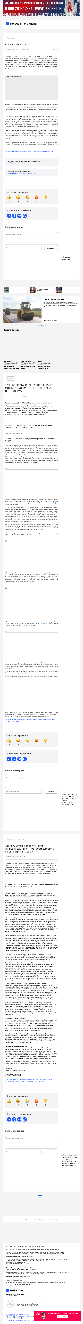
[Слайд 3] (41, 325)
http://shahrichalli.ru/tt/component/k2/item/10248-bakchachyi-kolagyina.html (29, 151)
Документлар (38, 1219)
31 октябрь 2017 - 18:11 (11, 49)
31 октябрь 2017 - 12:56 (12, 856)
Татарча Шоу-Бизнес (15, 839)
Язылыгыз (62, 1317)
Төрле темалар (53, 1219)
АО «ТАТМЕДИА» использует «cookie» (19, 1316)
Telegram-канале (15, 163)
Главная (27, 1219)
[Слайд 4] (43, 325)
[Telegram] (19, 216)
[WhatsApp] (25, 216)
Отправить (51, 248)
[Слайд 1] (37, 325)
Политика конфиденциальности (17, 1320)
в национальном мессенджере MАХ (21, 173)
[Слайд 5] (45, 325)
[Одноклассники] (14, 216)
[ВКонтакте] (9, 216)
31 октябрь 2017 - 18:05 (12, 396)
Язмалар (10, 38)
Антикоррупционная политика (17, 1314)
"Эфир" (55, 503)
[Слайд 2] (39, 325)
